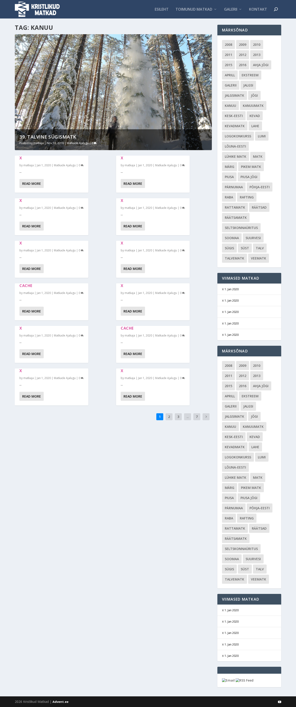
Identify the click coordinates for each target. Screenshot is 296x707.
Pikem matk (251, 166)
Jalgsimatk (234, 95)
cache (25, 285)
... (188, 416)
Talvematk (234, 258)
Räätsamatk (236, 217)
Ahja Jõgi (260, 65)
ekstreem (250, 75)
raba (229, 197)
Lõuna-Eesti (235, 146)
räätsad (259, 207)
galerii (231, 85)
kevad (255, 116)
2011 (228, 54)
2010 (256, 44)
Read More (31, 183)
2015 (228, 65)
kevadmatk (235, 126)
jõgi (254, 95)
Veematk (258, 258)
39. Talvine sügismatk (47, 137)
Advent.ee (60, 702)
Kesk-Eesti (234, 116)
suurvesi (253, 238)
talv (260, 248)
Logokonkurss (238, 136)
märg (229, 166)
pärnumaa (234, 187)
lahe (255, 126)
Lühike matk (235, 156)
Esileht (162, 9)
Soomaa (232, 238)
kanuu (230, 105)
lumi (262, 136)
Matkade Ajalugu (78, 143)
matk (257, 156)
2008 (228, 44)
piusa (229, 177)
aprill (230, 75)
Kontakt (258, 9)
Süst (245, 248)
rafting (247, 197)
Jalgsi (248, 85)
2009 (242, 44)
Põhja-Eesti (260, 187)
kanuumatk (253, 105)
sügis (229, 248)
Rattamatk (235, 207)
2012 (242, 54)
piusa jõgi (248, 177)
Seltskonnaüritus (241, 227)
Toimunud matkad (194, 9)
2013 (256, 54)
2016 (242, 65)
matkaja (38, 143)
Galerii (230, 9)
